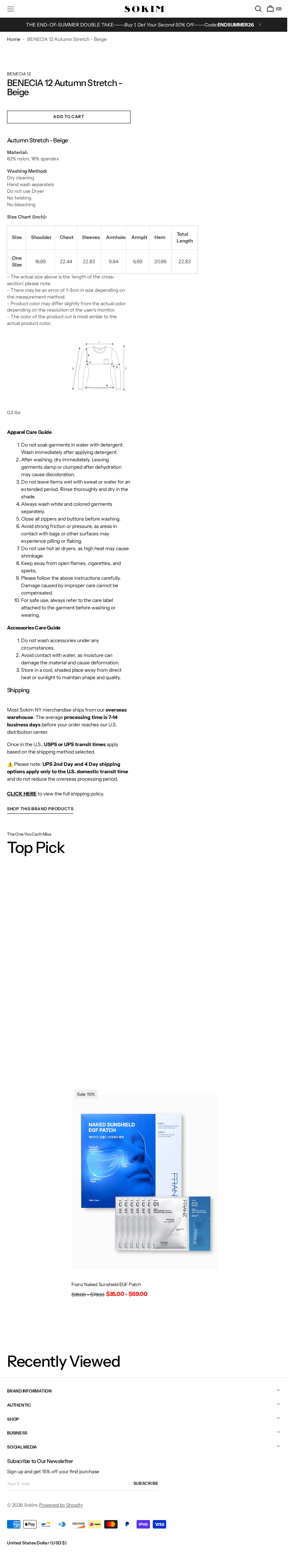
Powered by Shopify (61, 1505)
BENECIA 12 (19, 79)
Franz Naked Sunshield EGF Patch (103, 1284)
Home (13, 39)
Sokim (30, 1505)
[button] (253, 9)
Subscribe (146, 1483)
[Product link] (141, 1194)
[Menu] (10, 9)
